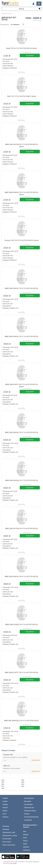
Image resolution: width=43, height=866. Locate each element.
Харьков (25, 834)
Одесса (25, 840)
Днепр (25, 837)
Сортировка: (4, 24)
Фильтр (21, 9)
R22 (23, 786)
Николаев (26, 847)
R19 (23, 780)
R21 (23, 784)
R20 (23, 782)
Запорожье (26, 850)
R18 (3, 788)
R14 (3, 780)
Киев (24, 831)
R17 (3, 786)
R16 (3, 784)
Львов (25, 843)
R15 (3, 782)
